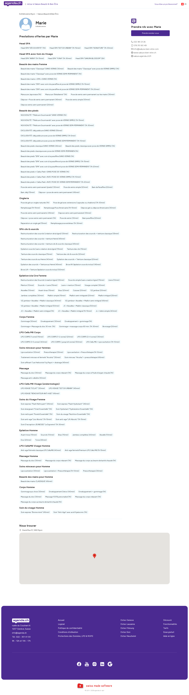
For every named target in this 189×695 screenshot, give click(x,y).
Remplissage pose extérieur (66, 223)
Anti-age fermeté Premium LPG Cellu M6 (85, 450)
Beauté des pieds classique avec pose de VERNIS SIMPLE (90, 146)
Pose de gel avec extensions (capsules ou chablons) (79, 203)
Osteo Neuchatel (128, 636)
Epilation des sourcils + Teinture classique (77, 259)
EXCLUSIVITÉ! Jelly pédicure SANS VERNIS (41, 130)
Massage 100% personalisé (58, 497)
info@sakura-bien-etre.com (146, 49)
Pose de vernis (69, 218)
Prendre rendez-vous (150, 33)
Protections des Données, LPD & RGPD (75, 636)
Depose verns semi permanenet (74, 213)
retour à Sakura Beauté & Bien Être (42, 4)
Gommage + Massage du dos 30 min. (38, 326)
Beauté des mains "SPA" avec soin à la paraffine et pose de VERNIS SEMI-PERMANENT (60, 89)
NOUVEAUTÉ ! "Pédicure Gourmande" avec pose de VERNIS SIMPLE (52, 120)
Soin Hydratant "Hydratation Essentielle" (74, 409)
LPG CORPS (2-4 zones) (90, 337)
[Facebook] (79, 664)
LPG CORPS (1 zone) (32, 337)
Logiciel (61, 624)
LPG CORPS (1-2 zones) (60, 337)
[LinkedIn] (102, 664)
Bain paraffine (91, 218)
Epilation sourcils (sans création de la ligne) (42, 249)
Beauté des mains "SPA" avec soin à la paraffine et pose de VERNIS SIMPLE (55, 84)
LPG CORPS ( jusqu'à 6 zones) (66, 342)
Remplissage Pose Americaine (60, 208)
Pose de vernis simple (78, 100)
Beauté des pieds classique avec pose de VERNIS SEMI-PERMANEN (49, 151)
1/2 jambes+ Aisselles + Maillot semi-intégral (86, 301)
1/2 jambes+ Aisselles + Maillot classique (41, 301)
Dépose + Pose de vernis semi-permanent (41, 100)
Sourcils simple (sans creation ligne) (86, 280)
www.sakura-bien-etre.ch (145, 52)
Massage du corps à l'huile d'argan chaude (94, 373)
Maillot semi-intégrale (82, 295)
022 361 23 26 (139, 42)
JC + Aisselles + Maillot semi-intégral (37, 311)
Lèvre (113, 280)
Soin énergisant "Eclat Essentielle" (36, 409)
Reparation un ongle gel (34, 223)
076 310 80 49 (140, 45)
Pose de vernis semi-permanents (37, 213)
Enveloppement (51, 321)
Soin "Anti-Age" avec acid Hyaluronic (70, 512)
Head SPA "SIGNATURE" (98, 48)
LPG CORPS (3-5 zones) (34, 342)
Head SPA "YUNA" (60, 58)
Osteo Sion (125, 632)
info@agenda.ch (19, 633)
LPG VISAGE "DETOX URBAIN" (64, 388)
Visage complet (95, 285)
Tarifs (165, 628)
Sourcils (47, 435)
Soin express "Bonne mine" (35, 512)
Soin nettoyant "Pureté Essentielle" (36, 414)
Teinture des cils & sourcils (70, 254)
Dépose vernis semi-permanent (37, 105)
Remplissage (30, 208)
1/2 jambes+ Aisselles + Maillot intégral (40, 306)
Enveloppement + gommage (78, 321)
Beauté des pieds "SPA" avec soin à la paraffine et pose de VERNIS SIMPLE (55, 161)
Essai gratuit (168, 632)
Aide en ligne (169, 636)
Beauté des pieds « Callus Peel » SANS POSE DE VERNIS (45, 172)
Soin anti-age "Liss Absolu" (36, 419)
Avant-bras (46, 290)
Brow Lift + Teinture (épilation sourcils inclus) (43, 270)
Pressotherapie (53, 352)
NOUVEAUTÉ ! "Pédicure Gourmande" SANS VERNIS (43, 115)
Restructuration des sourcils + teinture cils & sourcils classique (50, 244)
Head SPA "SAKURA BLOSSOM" (90, 58)
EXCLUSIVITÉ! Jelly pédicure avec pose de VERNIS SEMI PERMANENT (53, 141)
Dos (26, 440)
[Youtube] (86, 664)
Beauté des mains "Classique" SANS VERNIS (42, 69)
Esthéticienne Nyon (27, 14)
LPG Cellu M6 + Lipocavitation (103, 342)
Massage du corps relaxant (58, 373)
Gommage (29, 321)
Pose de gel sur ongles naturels (35, 203)
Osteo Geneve (127, 620)
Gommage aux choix (33, 492)
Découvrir (167, 620)
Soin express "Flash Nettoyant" (37, 404)
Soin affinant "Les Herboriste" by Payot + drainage (45, 362)
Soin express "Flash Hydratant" (73, 404)
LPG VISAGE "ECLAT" (33, 388)
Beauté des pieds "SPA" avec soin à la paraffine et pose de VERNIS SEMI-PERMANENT (60, 167)
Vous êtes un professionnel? (166, 4)
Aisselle (106, 435)
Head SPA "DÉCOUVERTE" (33, 48)
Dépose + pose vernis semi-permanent (38, 218)
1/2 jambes (98, 290)
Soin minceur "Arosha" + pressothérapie (84, 357)
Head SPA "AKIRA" (32, 58)
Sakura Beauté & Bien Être (48, 14)
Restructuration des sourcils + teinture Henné (43, 239)
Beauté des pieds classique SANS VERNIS (41, 146)
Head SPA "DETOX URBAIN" (65, 48)
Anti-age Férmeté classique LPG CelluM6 (41, 450)
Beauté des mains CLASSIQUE (36, 481)
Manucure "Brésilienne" (56, 94)
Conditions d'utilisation (68, 632)
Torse (41, 440)
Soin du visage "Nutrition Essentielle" (73, 414)
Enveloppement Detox (62, 492)
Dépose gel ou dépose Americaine (98, 208)
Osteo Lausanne (127, 624)
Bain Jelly (28, 192)
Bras (63, 290)
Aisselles (27, 290)
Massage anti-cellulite (33, 378)
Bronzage (110, 326)
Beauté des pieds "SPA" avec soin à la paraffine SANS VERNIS (47, 156)
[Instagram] (94, 664)
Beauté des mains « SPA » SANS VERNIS (39, 79)
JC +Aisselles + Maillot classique (80, 306)
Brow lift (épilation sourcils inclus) (83, 264)
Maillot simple (57, 295)
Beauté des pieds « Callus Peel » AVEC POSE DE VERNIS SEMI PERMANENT (55, 182)
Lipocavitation (30, 352)
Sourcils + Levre (47, 285)
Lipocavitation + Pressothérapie (84, 352)
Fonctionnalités (170, 624)
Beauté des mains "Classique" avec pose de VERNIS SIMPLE (93, 69)
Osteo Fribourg (127, 628)
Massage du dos (31, 373)
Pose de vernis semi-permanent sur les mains (93, 94)
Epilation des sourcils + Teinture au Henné (41, 264)
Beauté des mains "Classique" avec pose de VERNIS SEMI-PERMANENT (51, 74)
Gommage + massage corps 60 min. (79, 326)
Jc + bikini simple (106, 311)
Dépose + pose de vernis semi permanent (59, 192)
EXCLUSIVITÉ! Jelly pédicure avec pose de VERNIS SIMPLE (48, 136)
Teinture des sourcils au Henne (37, 259)
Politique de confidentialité (70, 628)
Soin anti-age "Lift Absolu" (71, 419)
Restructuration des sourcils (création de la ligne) (44, 234)
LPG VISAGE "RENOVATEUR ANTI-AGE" (40, 393)
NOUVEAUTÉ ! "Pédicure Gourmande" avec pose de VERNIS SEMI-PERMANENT (57, 125)
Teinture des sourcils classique (36, 254)
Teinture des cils (77, 249)
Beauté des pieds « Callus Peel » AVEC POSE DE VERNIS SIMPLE (51, 177)
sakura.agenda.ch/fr (142, 56)
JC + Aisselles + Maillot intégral (75, 311)
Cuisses (79, 290)
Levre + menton (71, 285)
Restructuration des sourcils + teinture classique (95, 234)
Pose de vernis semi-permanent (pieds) (40, 187)
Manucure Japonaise (31, 94)
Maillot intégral (107, 295)
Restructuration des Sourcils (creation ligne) (42, 280)
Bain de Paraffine (102, 187)
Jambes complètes (32, 295)
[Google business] (109, 664)
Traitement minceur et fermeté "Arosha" (41, 357)
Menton (27, 285)
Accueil (61, 620)
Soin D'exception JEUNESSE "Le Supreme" (43, 424)
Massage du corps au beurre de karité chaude (95, 461)
